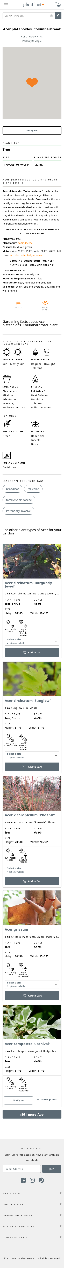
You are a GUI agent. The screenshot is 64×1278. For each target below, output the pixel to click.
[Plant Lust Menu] (6, 5)
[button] (51, 15)
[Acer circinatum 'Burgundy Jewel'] (32, 595)
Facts (18, 308)
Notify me (32, 130)
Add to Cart (35, 652)
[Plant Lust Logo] (33, 4)
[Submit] (58, 15)
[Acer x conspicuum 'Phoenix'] (32, 826)
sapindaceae (25, 243)
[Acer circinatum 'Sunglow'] (32, 711)
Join (51, 1169)
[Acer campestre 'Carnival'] (32, 1050)
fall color (14, 255)
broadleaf (12, 489)
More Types (45, 309)
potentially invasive (31, 255)
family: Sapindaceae (19, 500)
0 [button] (58, 3)
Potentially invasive (18, 511)
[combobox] (32, 641)
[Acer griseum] (32, 940)
